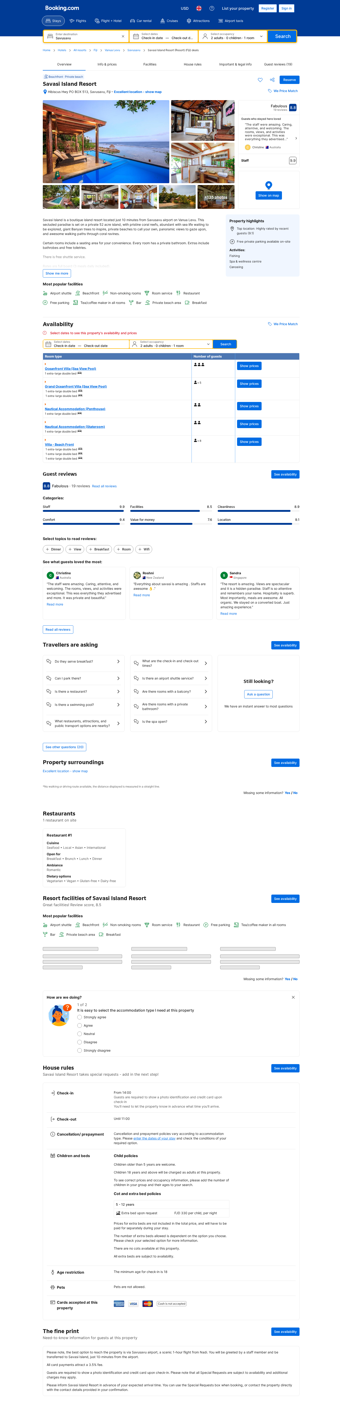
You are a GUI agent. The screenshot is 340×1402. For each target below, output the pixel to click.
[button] (269, 190)
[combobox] (86, 38)
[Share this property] (272, 79)
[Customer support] (211, 8)
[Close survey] (293, 1161)
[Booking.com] (62, 8)
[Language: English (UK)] (198, 8)
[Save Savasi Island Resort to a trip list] (260, 79)
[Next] (296, 138)
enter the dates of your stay (154, 1302)
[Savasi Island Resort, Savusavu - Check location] (45, 92)
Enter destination (66, 34)
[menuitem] (53, 21)
